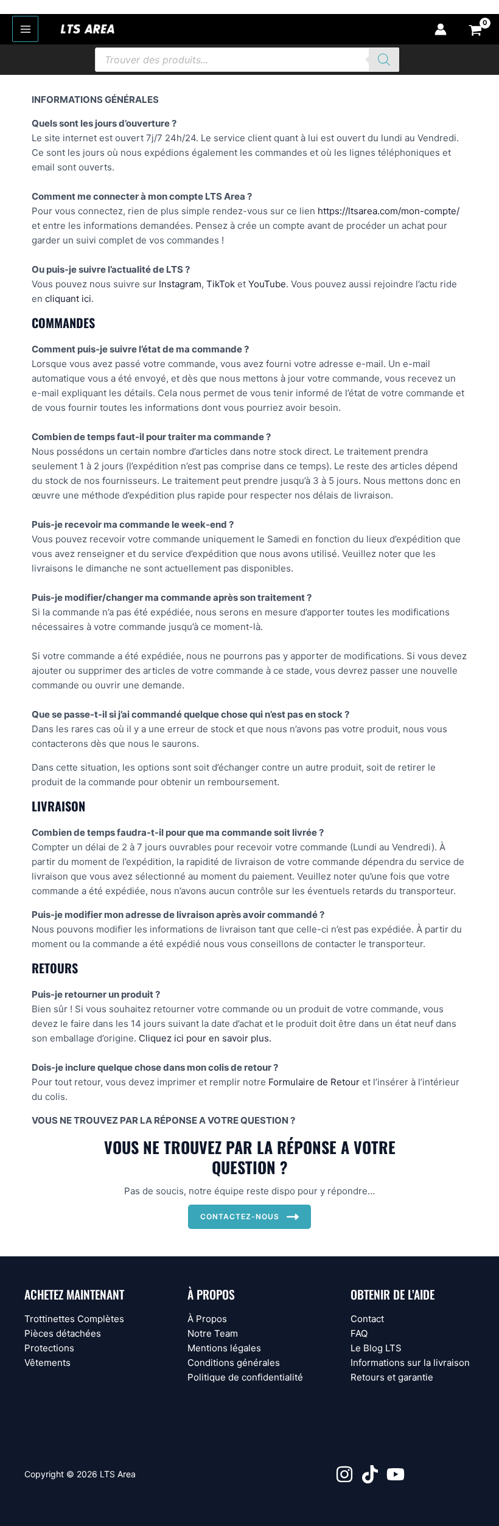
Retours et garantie (392, 1377)
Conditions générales (233, 1362)
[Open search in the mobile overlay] (247, 59)
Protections (49, 1348)
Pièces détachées (62, 1333)
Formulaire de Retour (314, 1082)
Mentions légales (224, 1348)
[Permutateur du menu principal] (25, 29)
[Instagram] (344, 1474)
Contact (367, 1319)
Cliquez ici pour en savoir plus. (205, 1038)
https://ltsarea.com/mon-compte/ (388, 211)
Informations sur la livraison (410, 1362)
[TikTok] (370, 1474)
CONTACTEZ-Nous (239, 1216)
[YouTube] (395, 1474)
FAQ (359, 1333)
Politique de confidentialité (245, 1377)
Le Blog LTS (376, 1348)
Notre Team (212, 1333)
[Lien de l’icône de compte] (440, 29)
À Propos (207, 1319)
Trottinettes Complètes (74, 1319)
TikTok (220, 284)
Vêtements (47, 1362)
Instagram (180, 284)
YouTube (267, 284)
